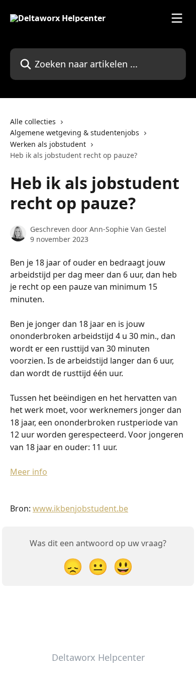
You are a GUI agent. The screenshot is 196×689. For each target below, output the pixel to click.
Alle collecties (33, 121)
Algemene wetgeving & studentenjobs (74, 132)
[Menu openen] (177, 18)
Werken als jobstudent (48, 144)
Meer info (28, 471)
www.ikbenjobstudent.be (80, 508)
